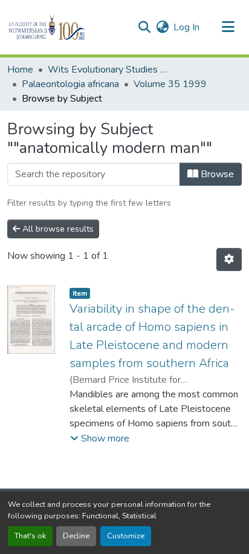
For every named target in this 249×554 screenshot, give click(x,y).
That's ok (30, 535)
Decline (76, 535)
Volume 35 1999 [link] (170, 84)
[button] (67, 27)
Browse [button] (216, 174)
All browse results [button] (57, 229)
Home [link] (20, 69)
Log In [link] (186, 27)
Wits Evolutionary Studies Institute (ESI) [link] (108, 69)
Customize (125, 535)
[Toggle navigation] (228, 27)
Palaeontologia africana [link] (70, 84)
